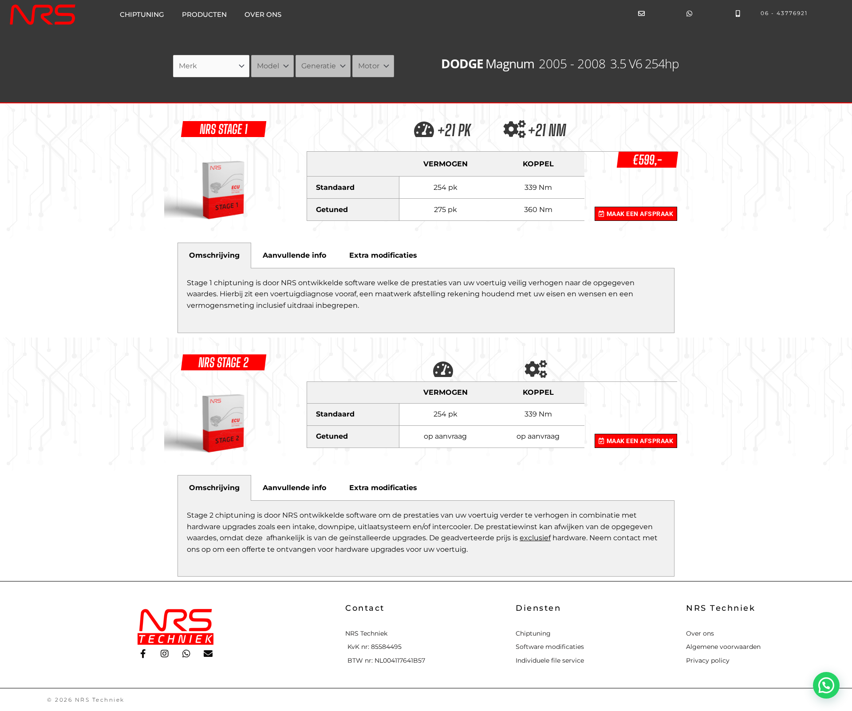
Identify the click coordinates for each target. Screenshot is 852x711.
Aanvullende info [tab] (294, 255)
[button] (826, 685)
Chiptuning (142, 14)
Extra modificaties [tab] (383, 255)
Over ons (263, 14)
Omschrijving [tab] (214, 255)
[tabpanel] (426, 300)
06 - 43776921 (784, 13)
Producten (204, 14)
